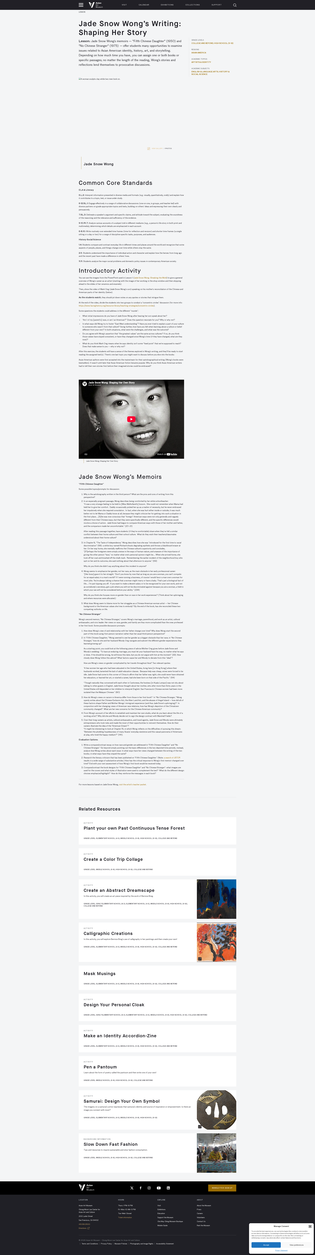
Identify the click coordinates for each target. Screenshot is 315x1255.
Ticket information (125, 1217)
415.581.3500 (84, 1224)
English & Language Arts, (205, 72)
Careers (200, 1213)
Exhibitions (167, 5)
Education (161, 1213)
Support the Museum (165, 1217)
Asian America (198, 53)
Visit (124, 5)
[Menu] (81, 5)
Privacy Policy (106, 1244)
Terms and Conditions (90, 1244)
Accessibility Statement (165, 1244)
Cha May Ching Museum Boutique (170, 1221)
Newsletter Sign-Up (222, 1188)
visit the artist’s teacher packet (132, 785)
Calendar (144, 5)
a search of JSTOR (172, 758)
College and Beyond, (202, 43)
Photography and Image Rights (141, 1244)
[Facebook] (140, 1188)
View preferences (297, 1245)
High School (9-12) (223, 43)
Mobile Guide (162, 1225)
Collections (192, 5)
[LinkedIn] (168, 1188)
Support (217, 5)
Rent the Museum (203, 1225)
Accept (266, 1245)
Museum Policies (121, 1244)
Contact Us (201, 1221)
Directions (83, 1228)
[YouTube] (159, 1188)
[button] (310, 1226)
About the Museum (204, 1205)
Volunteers (201, 1217)
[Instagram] (149, 1188)
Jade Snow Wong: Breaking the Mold (150, 278)
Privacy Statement (281, 1250)
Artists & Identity (201, 62)
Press (199, 1209)
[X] (131, 1188)
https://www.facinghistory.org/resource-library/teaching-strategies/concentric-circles (116, 306)
